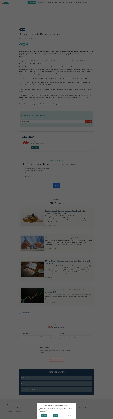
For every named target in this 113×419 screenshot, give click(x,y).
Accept (44, 415)
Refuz (55, 415)
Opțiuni (69, 415)
